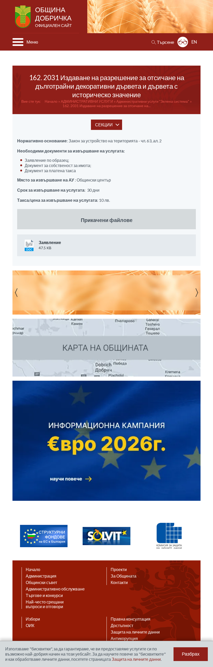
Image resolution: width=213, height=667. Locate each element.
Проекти (119, 569)
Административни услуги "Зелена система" (152, 101)
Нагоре (204, 616)
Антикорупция (124, 638)
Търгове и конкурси (44, 595)
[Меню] (17, 42)
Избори (33, 619)
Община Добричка (53, 16)
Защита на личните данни (135, 632)
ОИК (30, 625)
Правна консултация (130, 619)
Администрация (41, 576)
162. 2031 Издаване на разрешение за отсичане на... (107, 105)
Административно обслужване (55, 589)
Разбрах (190, 654)
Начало (51, 101)
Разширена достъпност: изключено (182, 42)
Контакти (119, 582)
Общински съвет (41, 582)
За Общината (123, 576)
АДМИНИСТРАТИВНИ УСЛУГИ (87, 101)
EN (194, 42)
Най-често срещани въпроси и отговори (45, 604)
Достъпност (122, 625)
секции (104, 124)
